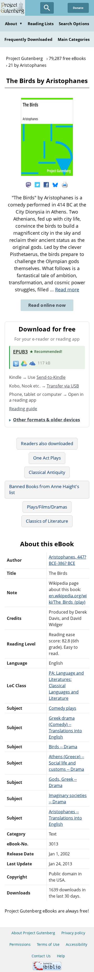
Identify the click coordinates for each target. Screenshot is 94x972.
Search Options (74, 23)
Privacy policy (73, 932)
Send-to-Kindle (51, 377)
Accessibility (76, 944)
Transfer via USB (63, 386)
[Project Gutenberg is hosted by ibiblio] (47, 968)
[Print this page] (65, 184)
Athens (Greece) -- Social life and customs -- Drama (66, 763)
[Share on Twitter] (37, 184)
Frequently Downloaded (28, 39)
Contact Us (41, 955)
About (13, 23)
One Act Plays (47, 458)
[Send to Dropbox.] (16, 363)
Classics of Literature (47, 521)
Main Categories (74, 39)
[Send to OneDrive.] (32, 363)
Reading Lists (41, 23)
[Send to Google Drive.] (24, 363)
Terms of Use (48, 944)
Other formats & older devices (46, 420)
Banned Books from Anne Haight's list (44, 489)
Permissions (20, 944)
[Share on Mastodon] (28, 184)
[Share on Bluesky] (55, 184)
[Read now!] (47, 174)
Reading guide (23, 409)
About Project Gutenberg (33, 932)
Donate (78, 8)
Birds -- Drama (63, 747)
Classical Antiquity (47, 472)
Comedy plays (62, 708)
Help (61, 955)
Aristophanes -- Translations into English (65, 818)
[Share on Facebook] (46, 184)
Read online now (47, 305)
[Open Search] (47, 8)
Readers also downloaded (47, 443)
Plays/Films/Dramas (47, 507)
